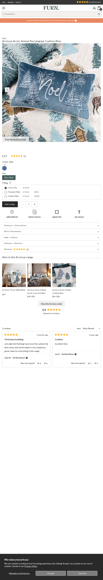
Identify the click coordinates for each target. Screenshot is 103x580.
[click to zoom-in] (51, 92)
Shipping (10, 2)
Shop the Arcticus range (51, 303)
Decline (82, 573)
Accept (50, 573)
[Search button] (99, 14)
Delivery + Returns (13, 243)
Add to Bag (10, 204)
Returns (18, 2)
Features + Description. (15, 225)
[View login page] (94, 8)
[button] (5, 89)
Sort (79, 328)
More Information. (13, 231)
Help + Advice (11, 237)
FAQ (3, 2)
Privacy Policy (30, 566)
